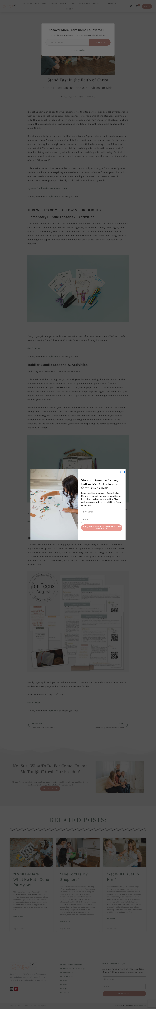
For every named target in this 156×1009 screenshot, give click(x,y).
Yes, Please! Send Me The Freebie (101, 528)
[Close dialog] (122, 472)
